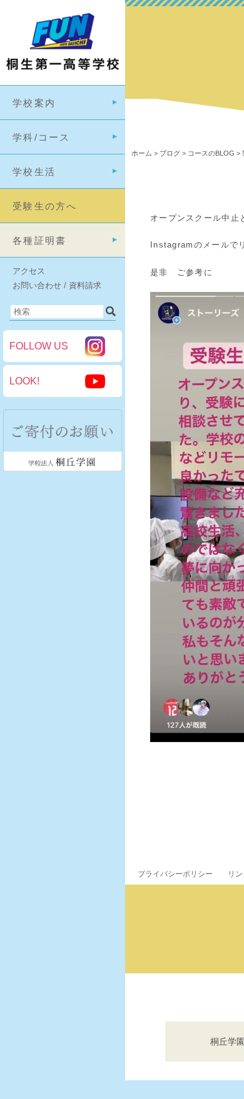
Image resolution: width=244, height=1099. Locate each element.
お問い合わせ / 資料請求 (57, 285)
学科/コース (42, 137)
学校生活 (34, 171)
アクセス (29, 271)
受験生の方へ (45, 206)
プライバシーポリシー (175, 874)
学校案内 (34, 103)
